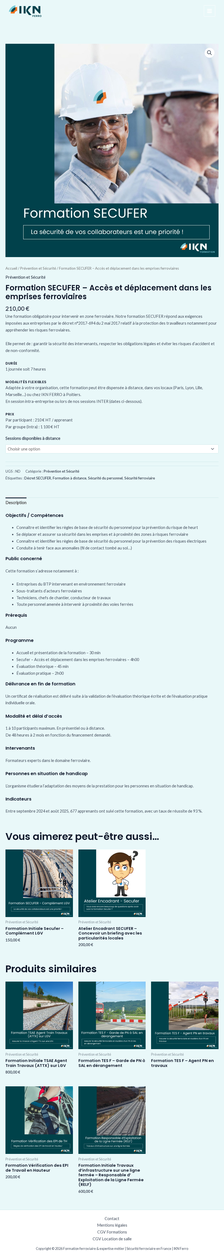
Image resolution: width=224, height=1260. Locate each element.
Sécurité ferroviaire (139, 478)
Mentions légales (112, 1225)
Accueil (11, 268)
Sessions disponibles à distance (32, 438)
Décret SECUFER (37, 478)
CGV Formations (112, 1232)
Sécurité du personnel (105, 478)
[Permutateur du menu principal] (209, 11)
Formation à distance (69, 478)
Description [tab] (15, 502)
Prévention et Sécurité (38, 268)
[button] (209, 53)
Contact (112, 1218)
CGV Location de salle (112, 1238)
